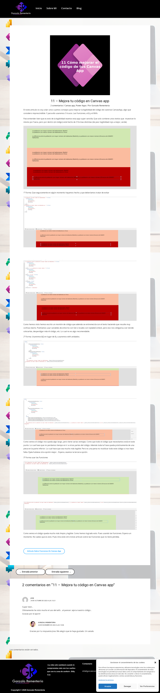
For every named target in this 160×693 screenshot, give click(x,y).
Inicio (39, 8)
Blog (79, 8)
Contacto (66, 8)
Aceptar (107, 686)
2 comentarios (56, 105)
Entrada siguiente (61, 571)
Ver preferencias (147, 686)
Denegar (127, 686)
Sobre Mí (52, 8)
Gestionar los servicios (106, 680)
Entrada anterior (28, 571)
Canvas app (70, 105)
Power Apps (81, 105)
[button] (155, 662)
